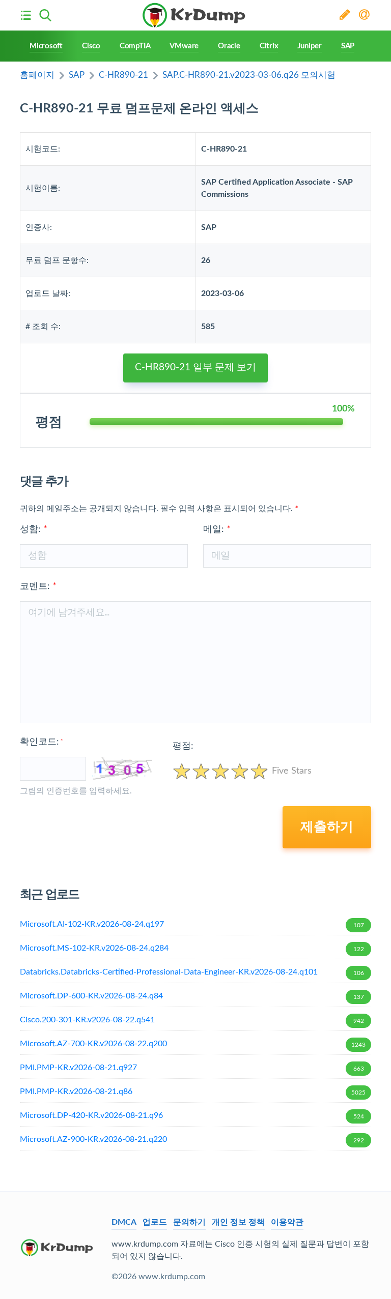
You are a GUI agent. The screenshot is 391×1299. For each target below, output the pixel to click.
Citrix (269, 46)
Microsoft (46, 46)
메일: (216, 529)
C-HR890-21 (123, 75)
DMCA (123, 1222)
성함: (33, 529)
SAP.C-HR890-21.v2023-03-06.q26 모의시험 (249, 75)
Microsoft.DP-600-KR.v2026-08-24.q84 (192, 996)
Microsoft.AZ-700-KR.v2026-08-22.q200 (193, 1044)
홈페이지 (37, 75)
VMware (184, 46)
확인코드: (41, 742)
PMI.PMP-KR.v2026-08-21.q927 (192, 1068)
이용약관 (287, 1222)
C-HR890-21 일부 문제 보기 (195, 367)
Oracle (229, 46)
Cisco (91, 46)
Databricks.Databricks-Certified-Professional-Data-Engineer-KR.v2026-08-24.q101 (192, 972)
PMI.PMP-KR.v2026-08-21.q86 (193, 1091)
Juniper (309, 46)
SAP (347, 46)
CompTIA (135, 46)
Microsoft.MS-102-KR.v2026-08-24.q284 (192, 948)
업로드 (155, 1222)
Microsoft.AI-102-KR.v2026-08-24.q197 (192, 924)
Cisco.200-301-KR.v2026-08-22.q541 (192, 1020)
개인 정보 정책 (238, 1222)
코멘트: (38, 586)
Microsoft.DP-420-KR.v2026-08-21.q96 (192, 1115)
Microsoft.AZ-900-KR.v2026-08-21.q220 (192, 1139)
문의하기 (189, 1222)
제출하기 (326, 827)
